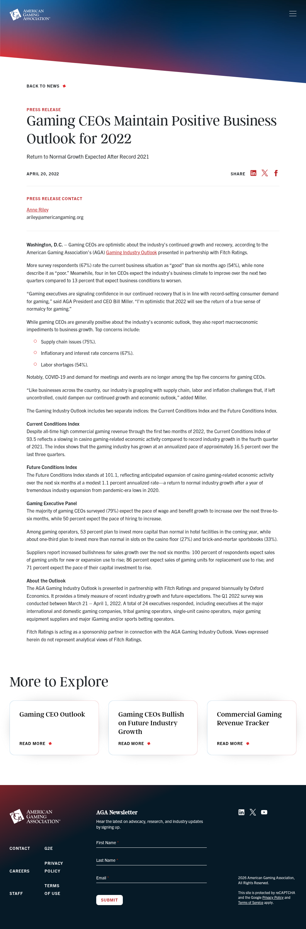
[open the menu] (292, 13)
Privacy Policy (273, 897)
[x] (264, 173)
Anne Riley (37, 209)
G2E (49, 848)
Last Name (107, 860)
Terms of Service (250, 902)
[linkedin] (253, 173)
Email (102, 878)
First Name (107, 842)
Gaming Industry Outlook (131, 252)
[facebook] (276, 173)
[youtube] (264, 812)
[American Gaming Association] (30, 14)
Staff (16, 893)
